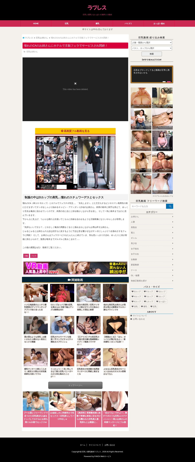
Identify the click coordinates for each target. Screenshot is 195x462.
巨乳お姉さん (42, 37)
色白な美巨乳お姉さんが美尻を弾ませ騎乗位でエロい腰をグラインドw (114, 307)
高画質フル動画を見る (77, 131)
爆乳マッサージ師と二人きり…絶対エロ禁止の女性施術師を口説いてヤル (35, 371)
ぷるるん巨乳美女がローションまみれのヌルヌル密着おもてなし (114, 371)
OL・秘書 (135, 275)
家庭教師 (135, 264)
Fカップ (149, 291)
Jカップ (162, 296)
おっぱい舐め (159, 23)
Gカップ (162, 291)
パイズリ (128, 23)
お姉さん (135, 216)
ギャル (134, 238)
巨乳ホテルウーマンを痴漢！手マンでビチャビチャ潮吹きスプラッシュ (62, 339)
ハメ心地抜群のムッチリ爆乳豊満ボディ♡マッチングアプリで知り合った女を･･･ (35, 308)
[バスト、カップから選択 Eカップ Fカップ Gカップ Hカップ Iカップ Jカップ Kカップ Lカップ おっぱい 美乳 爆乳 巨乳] (151, 48)
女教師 (134, 259)
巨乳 (67, 23)
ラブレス (29, 37)
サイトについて (140, 315)
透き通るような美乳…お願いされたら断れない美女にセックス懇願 (35, 339)
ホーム (82, 445)
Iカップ (150, 296)
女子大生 (135, 254)
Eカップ (137, 291)
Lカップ (149, 301)
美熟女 (134, 227)
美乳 (136, 306)
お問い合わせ (139, 319)
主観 (26, 256)
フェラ (33, 256)
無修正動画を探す (139, 280)
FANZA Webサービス (102, 456)
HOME (36, 23)
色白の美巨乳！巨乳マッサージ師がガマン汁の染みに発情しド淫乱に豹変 (88, 307)
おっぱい (162, 301)
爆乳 (97, 23)
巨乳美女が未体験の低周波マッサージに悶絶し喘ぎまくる (88, 371)
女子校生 (135, 248)
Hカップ (137, 296)
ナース (134, 270)
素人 (133, 232)
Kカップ (137, 301)
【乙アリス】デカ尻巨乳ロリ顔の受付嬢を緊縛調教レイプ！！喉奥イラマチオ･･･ (88, 341)
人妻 (133, 222)
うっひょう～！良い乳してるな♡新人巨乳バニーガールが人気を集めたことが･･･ (62, 373)
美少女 (134, 243)
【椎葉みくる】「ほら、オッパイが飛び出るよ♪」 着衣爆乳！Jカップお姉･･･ (114, 339)
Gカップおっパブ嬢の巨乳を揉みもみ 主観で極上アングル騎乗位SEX (62, 307)
